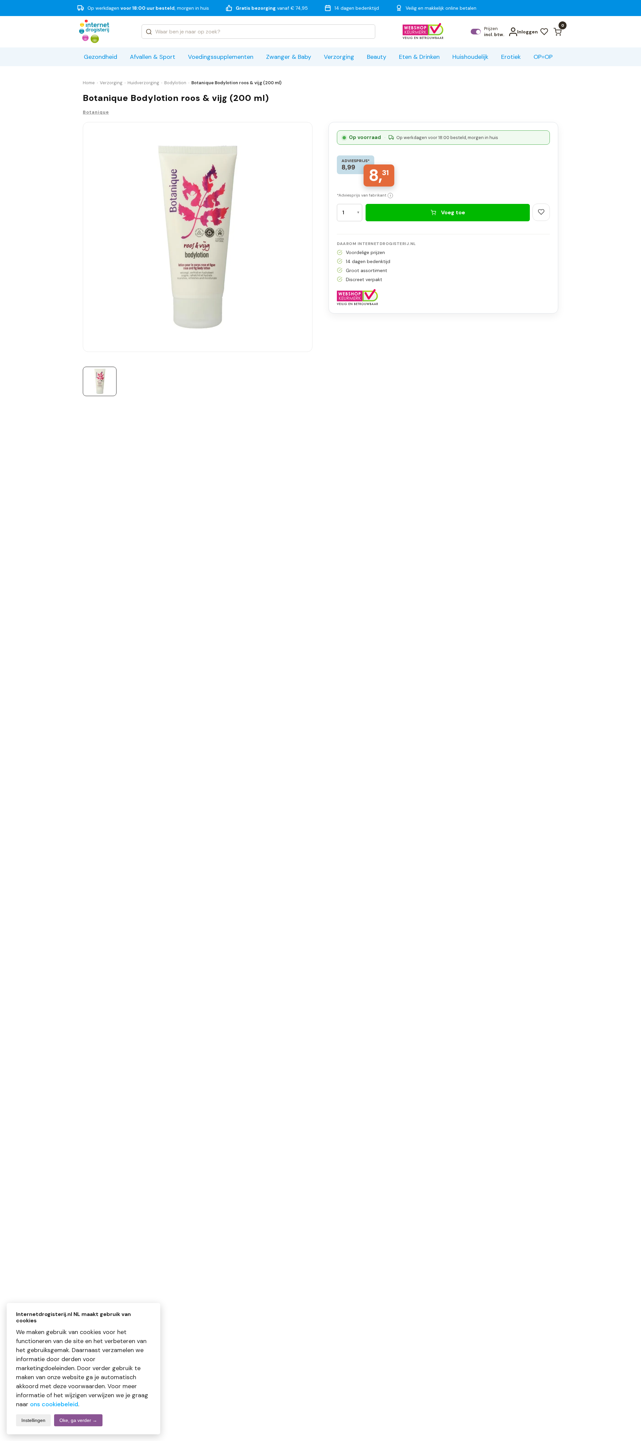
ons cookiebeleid (54, 1404)
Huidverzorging (143, 83)
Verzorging (111, 83)
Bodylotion (175, 83)
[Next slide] (310, 239)
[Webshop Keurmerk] (423, 31)
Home (89, 83)
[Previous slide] (85, 239)
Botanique (96, 112)
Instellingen (33, 1420)
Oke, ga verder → (78, 1420)
